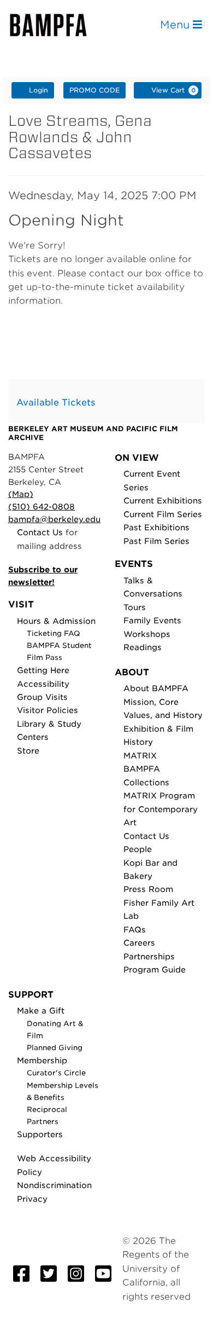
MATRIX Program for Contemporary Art (160, 809)
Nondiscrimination (54, 1185)
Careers (139, 942)
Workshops (146, 634)
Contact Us (40, 532)
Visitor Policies (47, 710)
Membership (42, 1060)
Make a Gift (40, 1010)
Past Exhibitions (156, 527)
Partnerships (149, 956)
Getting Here (43, 670)
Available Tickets (55, 402)
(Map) (20, 494)
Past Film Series (156, 541)
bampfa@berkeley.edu (54, 519)
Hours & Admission (56, 621)
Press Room (148, 889)
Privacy (32, 1198)
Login (38, 90)
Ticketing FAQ (53, 633)
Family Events (152, 620)
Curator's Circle (56, 1073)
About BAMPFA (155, 688)
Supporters (40, 1134)
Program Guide (154, 969)
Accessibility (43, 683)
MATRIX (140, 755)
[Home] (58, 25)
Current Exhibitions (162, 500)
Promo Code (94, 90)
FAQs (134, 929)
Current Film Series (162, 514)
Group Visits (42, 697)
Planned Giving (54, 1048)
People (137, 849)
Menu (176, 24)
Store (28, 750)
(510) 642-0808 (41, 506)
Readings (142, 647)
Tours (134, 607)
